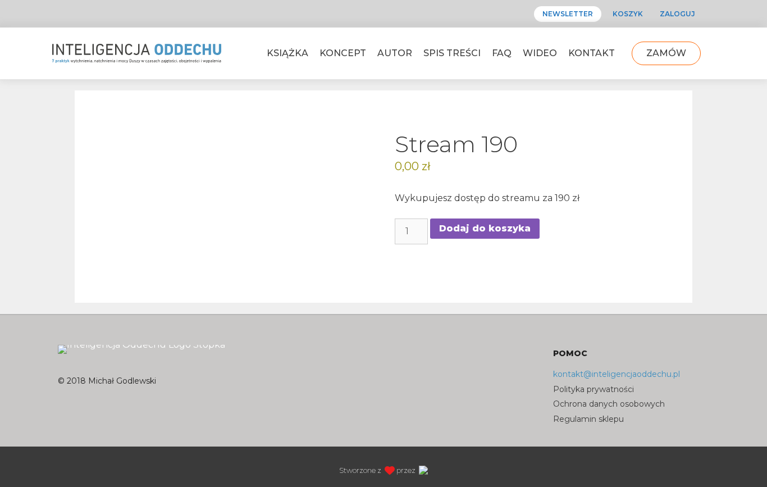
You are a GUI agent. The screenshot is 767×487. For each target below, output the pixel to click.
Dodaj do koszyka (485, 228)
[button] (386, 8)
